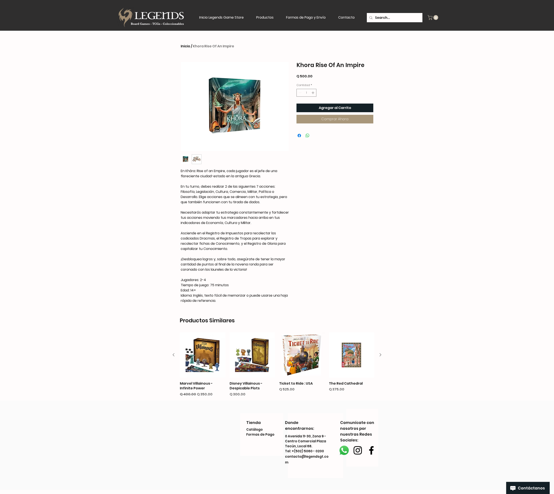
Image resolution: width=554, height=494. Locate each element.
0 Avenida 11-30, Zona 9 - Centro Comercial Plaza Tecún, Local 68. (305, 441)
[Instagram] (357, 450)
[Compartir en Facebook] (299, 135)
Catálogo (254, 429)
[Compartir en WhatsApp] (307, 135)
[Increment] (313, 92)
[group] (277, 364)
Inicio (185, 46)
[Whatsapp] (344, 450)
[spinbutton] (306, 92)
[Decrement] (299, 92)
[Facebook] (371, 450)
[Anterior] (173, 354)
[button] (433, 17)
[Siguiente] (380, 354)
